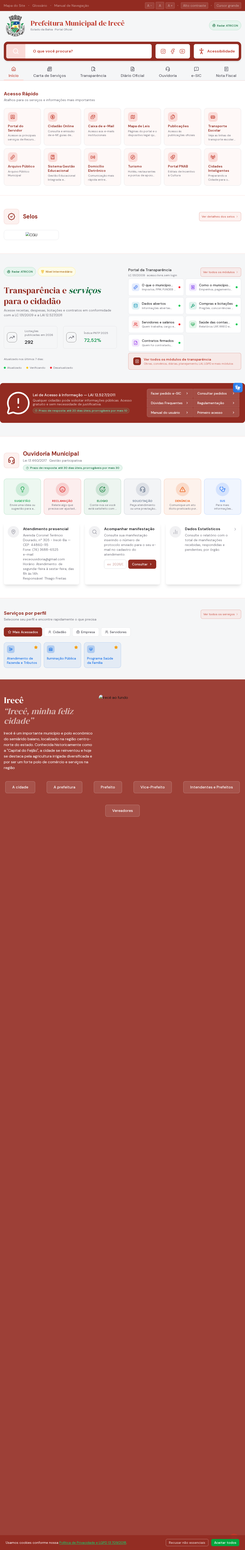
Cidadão (59, 632)
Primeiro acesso (210, 412)
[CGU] (31, 235)
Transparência (93, 75)
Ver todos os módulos (219, 272)
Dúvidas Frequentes (167, 403)
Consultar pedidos (212, 393)
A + (170, 5)
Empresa (88, 632)
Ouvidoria (168, 75)
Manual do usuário (165, 412)
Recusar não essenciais (187, 1542)
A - (149, 5)
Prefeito (108, 787)
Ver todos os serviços (219, 614)
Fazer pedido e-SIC (166, 393)
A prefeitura (64, 787)
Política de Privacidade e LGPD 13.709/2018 (92, 1542)
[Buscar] (15, 51)
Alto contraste (194, 5)
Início (14, 75)
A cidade (20, 787)
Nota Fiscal (226, 75)
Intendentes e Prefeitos (211, 787)
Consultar (140, 564)
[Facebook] (173, 51)
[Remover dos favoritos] (36, 647)
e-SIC (196, 75)
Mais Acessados (25, 632)
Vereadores (122, 810)
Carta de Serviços (49, 75)
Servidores (118, 632)
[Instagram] (163, 51)
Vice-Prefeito (152, 787)
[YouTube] (182, 51)
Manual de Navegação (71, 5)
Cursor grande (228, 5)
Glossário (39, 5)
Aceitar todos (225, 1542)
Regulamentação (210, 403)
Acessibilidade (221, 51)
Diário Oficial (132, 75)
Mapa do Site (14, 5)
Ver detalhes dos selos (218, 216)
